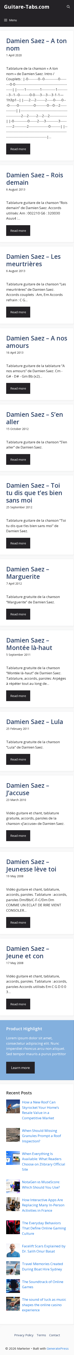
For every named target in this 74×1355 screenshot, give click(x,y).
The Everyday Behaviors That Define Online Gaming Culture (44, 1228)
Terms (41, 1335)
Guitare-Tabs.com (26, 6)
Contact (54, 1335)
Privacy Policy (24, 1335)
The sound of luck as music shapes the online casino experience (44, 1304)
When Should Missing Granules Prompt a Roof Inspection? (41, 1135)
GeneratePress (58, 1348)
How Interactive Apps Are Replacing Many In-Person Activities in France (43, 1205)
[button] (68, 6)
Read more (18, 149)
